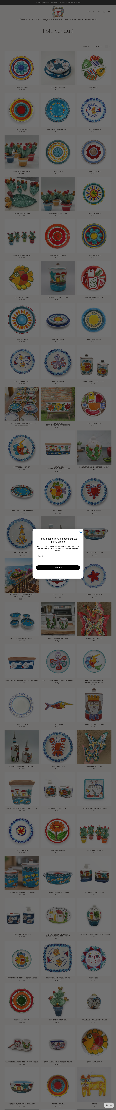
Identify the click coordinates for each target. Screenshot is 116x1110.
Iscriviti (58, 568)
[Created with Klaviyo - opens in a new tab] (58, 580)
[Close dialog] (81, 531)
